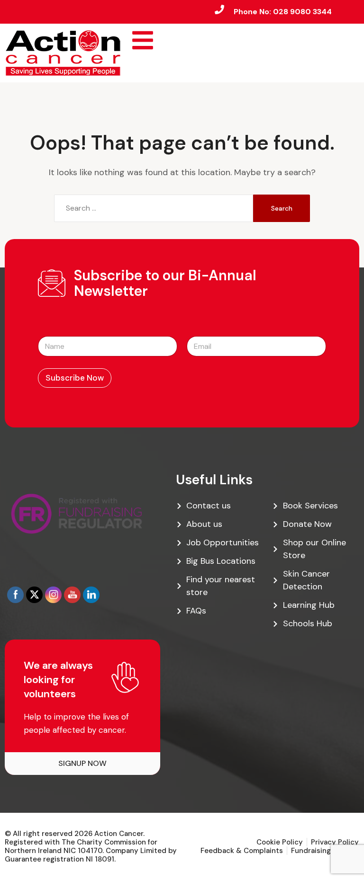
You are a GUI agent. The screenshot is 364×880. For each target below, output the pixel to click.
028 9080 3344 (302, 12)
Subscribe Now (75, 378)
